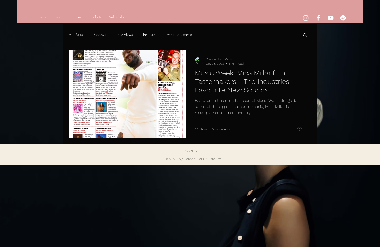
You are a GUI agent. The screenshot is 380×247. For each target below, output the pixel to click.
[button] (304, 35)
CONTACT (193, 151)
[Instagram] (305, 17)
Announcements (179, 34)
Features (149, 34)
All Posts (76, 34)
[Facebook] (318, 17)
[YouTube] (330, 17)
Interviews (124, 34)
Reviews (99, 34)
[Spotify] (343, 17)
